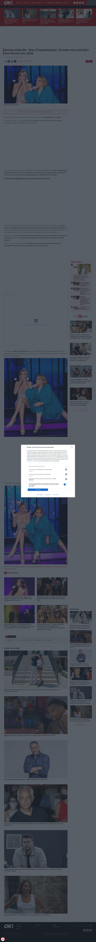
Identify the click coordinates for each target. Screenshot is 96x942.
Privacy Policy (56, 494)
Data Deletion (40, 494)
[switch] (65, 469)
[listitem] (48, 466)
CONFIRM (37, 489)
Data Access (48, 494)
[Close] (72, 447)
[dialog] (48, 471)
